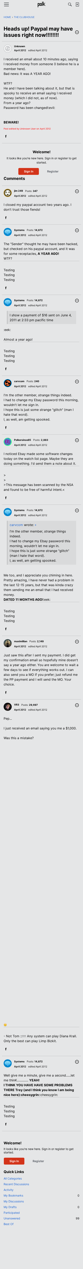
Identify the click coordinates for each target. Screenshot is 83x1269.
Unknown (19, 46)
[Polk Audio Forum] (41, 4)
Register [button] (53, 171)
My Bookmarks (41, 1195)
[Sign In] (77, 4)
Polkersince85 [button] (22, 439)
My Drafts (41, 1207)
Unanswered (41, 1218)
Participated (12, 1212)
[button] (77, 32)
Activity (8, 1189)
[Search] (70, 4)
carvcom (16, 525)
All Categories (13, 1178)
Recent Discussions (16, 1184)
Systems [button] (19, 230)
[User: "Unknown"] (8, 49)
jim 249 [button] (18, 190)
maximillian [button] (20, 641)
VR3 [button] (16, 704)
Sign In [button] (28, 171)
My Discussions (14, 1201)
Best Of (8, 1224)
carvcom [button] (19, 381)
